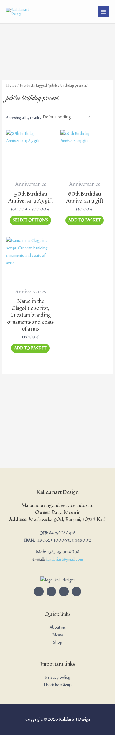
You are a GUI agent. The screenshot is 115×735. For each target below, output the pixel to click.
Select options (30, 220)
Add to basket (84, 220)
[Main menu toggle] (103, 11)
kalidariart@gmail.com (64, 559)
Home (11, 85)
